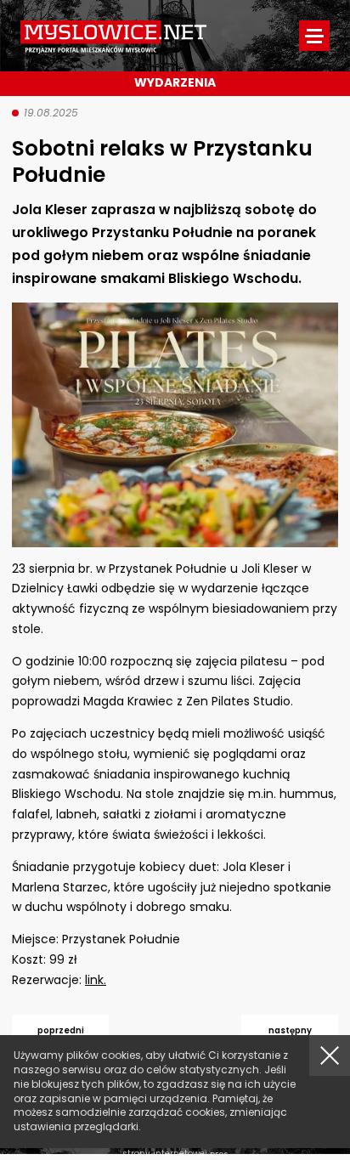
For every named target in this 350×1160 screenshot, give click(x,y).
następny (290, 1030)
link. (95, 979)
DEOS (219, 1154)
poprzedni (60, 1030)
